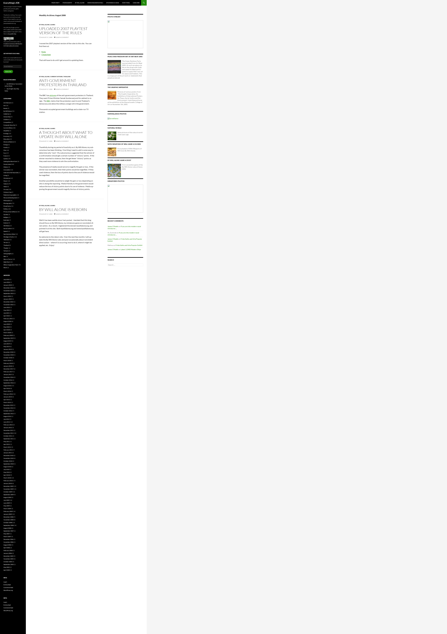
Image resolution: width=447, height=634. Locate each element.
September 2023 (8, 293)
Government (7, 164)
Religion (5, 217)
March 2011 (7, 447)
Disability (6, 131)
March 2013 (7, 402)
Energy (5, 145)
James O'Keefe (113, 226)
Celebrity (6, 114)
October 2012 (7, 411)
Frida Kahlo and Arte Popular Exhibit (129, 245)
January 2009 (7, 514)
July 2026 (6, 279)
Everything (126, 2)
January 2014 (7, 397)
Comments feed (8, 587)
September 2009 (8, 494)
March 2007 (7, 536)
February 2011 (8, 450)
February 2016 (8, 394)
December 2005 (8, 556)
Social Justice (7, 228)
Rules (43, 52)
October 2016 (7, 380)
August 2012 (7, 416)
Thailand (67, 76)
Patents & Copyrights (9, 195)
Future (5, 156)
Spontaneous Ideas (112, 2)
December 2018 (8, 352)
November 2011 (8, 433)
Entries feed (7, 585)
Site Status (6, 226)
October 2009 (7, 492)
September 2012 (8, 413)
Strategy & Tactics (8, 237)
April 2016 (6, 388)
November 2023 (8, 291)
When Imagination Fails (95, 2)
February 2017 (8, 372)
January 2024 (7, 285)
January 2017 (7, 374)
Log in (5, 582)
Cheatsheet (46, 54)
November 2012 (8, 408)
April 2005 (6, 570)
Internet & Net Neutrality (11, 172)
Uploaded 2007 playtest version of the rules (63, 30)
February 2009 (8, 511)
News (5, 186)
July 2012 (6, 419)
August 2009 (7, 497)
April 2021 (6, 316)
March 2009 (7, 508)
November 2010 (8, 458)
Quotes (5, 214)
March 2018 (7, 360)
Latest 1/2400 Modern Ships (131, 249)
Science (5, 223)
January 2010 (7, 483)
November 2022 (8, 304)
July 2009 (6, 500)
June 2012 (6, 422)
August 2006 (7, 545)
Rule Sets (6, 220)
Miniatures (6, 178)
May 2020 (6, 327)
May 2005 (6, 567)
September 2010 (8, 464)
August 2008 (7, 528)
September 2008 (8, 525)
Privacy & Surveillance (10, 212)
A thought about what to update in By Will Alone (65, 134)
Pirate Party (55, 2)
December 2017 (8, 369)
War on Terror (7, 259)
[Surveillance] (113, 118)
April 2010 (6, 475)
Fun (4, 153)
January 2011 (7, 453)
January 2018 (7, 366)
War (4, 256)
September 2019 (8, 338)
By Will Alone (79, 2)
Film (4, 150)
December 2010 (8, 455)
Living (5, 175)
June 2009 (6, 503)
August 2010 (7, 467)
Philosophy (6, 200)
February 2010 (8, 480)
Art (4, 105)
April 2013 (6, 399)
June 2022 (6, 307)
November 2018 (8, 355)
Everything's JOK (11, 3)
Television (6, 240)
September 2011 (8, 439)
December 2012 (8, 405)
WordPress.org (8, 590)
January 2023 (7, 299)
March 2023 (7, 296)
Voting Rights (7, 253)
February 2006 (8, 550)
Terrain (5, 242)
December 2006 (8, 539)
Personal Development (10, 198)
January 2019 (7, 349)
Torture (5, 251)
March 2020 (7, 332)
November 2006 (8, 542)
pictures (53, 95)
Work (5, 267)
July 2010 (6, 469)
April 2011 (6, 444)
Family (5, 147)
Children (6, 119)
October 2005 (7, 562)
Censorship (6, 117)
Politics (5, 209)
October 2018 (7, 358)
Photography (67, 2)
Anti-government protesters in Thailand (62, 82)
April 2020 (6, 330)
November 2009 (8, 489)
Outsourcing (7, 192)
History (5, 167)
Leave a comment (62, 37)
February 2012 (8, 425)
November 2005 (8, 559)
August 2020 (7, 321)
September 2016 (8, 383)
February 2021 (8, 318)
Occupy (5, 189)
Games (52, 24)
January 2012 (7, 427)
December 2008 (8, 517)
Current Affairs (56, 76)
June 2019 (6, 344)
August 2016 (7, 386)
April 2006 (6, 548)
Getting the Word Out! (10, 161)
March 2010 (7, 478)
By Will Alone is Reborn (63, 209)
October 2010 (7, 461)
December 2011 (8, 430)
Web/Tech (6, 262)
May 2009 (6, 506)
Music (5, 181)
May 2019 (6, 346)
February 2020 (8, 335)
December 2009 (8, 486)
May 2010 (6, 472)
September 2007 (8, 531)
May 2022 (6, 310)
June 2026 (6, 282)
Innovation (6, 170)
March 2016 (7, 391)
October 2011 (7, 436)
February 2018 (8, 363)
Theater (5, 248)
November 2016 (8, 377)
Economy (6, 136)
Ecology (5, 133)
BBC (48, 101)
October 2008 (7, 522)
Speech (5, 231)
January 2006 (7, 553)
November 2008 (8, 520)
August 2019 (7, 341)
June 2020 (6, 324)
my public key (12, 34)
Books (5, 108)
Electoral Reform (8, 142)
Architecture (7, 103)
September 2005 (8, 564)
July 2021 (6, 313)
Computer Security (9, 125)
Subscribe (136, 2)
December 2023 (8, 288)
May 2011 (6, 441)
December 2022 (8, 302)
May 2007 (6, 534)
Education (6, 139)
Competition (7, 122)
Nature (5, 184)
